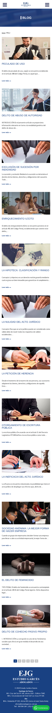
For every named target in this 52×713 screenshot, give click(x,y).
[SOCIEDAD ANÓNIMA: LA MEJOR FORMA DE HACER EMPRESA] (26, 513)
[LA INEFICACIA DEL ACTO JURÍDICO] (26, 461)
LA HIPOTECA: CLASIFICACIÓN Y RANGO (25, 270)
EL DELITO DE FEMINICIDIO (18, 580)
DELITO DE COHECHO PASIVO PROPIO (24, 631)
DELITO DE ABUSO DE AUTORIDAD (22, 115)
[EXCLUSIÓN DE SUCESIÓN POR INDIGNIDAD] (26, 151)
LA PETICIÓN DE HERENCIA (18, 373)
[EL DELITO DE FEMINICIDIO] (26, 564)
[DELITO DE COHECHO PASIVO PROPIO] (26, 616)
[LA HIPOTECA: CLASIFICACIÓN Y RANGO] (26, 255)
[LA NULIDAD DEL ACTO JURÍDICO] (26, 306)
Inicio (3, 33)
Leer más (5, 81)
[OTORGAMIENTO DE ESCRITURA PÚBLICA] (26, 409)
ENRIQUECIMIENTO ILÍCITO (18, 218)
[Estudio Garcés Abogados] (26, 4)
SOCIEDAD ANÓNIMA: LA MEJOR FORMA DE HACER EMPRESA (25, 529)
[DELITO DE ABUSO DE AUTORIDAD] (26, 100)
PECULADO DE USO (13, 63)
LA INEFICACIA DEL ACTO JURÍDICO (22, 476)
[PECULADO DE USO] (26, 48)
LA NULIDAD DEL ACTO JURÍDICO (21, 322)
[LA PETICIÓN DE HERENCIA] (26, 358)
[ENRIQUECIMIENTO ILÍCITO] (26, 203)
